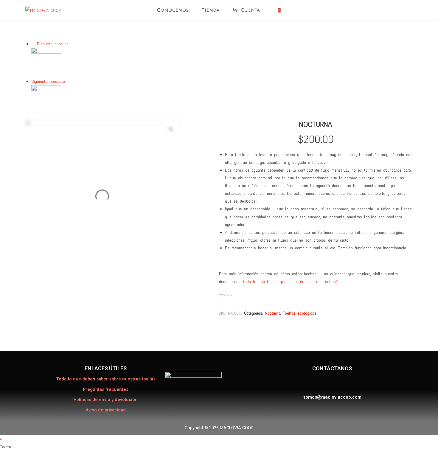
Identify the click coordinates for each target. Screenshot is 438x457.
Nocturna (272, 313)
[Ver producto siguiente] (69, 81)
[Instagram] (330, 382)
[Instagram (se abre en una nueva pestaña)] (411, 10)
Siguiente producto (48, 81)
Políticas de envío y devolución (106, 399)
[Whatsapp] (345, 382)
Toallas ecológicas (299, 313)
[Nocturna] (46, 62)
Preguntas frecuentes (105, 389)
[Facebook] (315, 382)
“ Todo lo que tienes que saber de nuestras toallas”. (288, 281)
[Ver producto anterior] (33, 43)
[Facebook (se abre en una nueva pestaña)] (401, 10)
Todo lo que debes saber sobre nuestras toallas (106, 379)
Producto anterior (52, 43)
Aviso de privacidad (106, 410)
